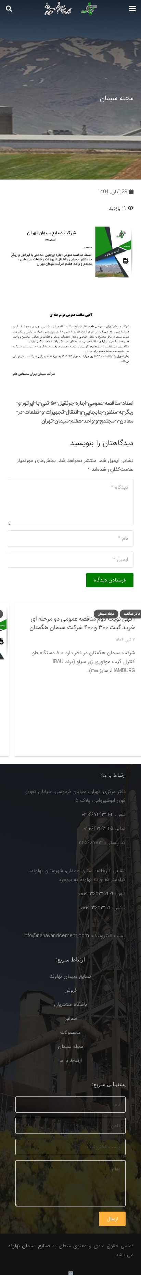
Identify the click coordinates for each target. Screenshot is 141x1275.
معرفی (70, 1018)
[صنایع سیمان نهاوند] (69, 8)
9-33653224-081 (95, 894)
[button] (132, 8)
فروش (70, 990)
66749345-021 (98, 828)
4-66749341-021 (97, 814)
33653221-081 (95, 908)
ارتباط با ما (70, 1060)
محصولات (70, 1032)
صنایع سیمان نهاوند (70, 976)
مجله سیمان (71, 1046)
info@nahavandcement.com (56, 936)
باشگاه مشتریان (70, 1004)
